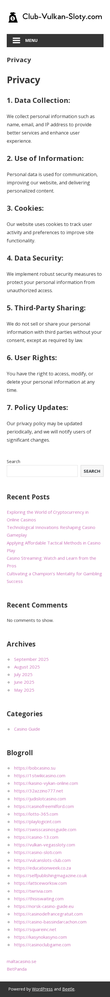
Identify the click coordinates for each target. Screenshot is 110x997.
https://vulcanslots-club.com (42, 860)
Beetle (68, 989)
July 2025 (23, 674)
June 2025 (24, 682)
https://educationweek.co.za (42, 868)
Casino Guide (27, 729)
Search (13, 461)
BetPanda (17, 969)
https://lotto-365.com (36, 814)
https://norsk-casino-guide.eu (44, 906)
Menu (31, 40)
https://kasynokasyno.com (40, 937)
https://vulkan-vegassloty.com (44, 845)
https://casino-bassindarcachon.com (50, 922)
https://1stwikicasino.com (39, 775)
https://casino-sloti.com (38, 852)
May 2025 (24, 690)
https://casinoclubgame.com (42, 944)
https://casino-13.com (36, 837)
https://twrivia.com (33, 891)
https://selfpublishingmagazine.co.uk (50, 875)
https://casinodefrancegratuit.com (48, 914)
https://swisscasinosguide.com (45, 829)
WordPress (42, 989)
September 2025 (31, 659)
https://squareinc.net (35, 929)
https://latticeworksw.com (40, 883)
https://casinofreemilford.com (44, 806)
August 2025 (27, 667)
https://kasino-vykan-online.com (46, 783)
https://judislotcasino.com (40, 799)
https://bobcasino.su (34, 768)
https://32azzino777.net (38, 791)
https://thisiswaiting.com (39, 898)
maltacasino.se (21, 961)
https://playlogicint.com (37, 821)
